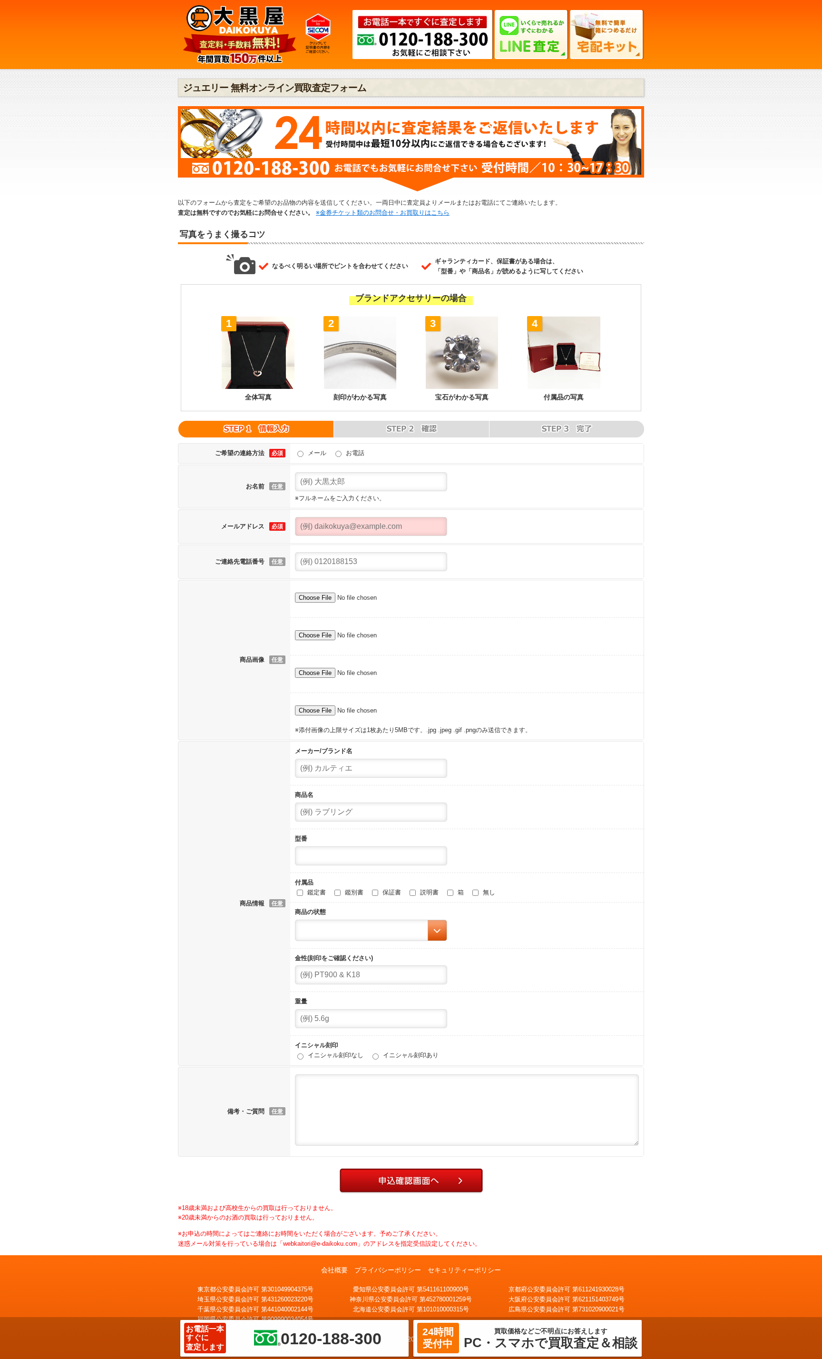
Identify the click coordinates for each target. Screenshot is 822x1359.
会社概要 (334, 1270)
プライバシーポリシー (387, 1270)
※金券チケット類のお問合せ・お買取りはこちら (383, 212)
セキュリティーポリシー (464, 1270)
